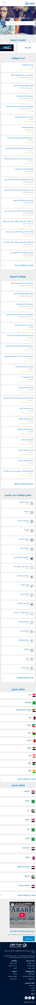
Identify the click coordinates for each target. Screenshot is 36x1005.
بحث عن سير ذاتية (13, 966)
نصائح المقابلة (31, 974)
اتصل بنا (33, 988)
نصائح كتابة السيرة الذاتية (29, 976)
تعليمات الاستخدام (12, 976)
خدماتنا (15, 974)
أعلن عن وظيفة (13, 963)
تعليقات (33, 990)
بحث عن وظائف (31, 963)
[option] (23, 48)
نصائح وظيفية (31, 979)
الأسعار (15, 968)
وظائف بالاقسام (31, 966)
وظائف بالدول (31, 968)
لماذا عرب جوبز (13, 979)
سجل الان (29, 938)
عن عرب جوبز (32, 985)
